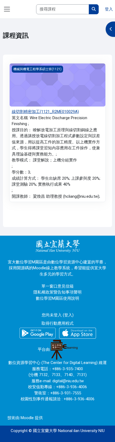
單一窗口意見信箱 (57, 286)
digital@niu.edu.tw (68, 381)
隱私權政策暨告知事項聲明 (57, 292)
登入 (109, 9)
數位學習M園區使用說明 (57, 298)
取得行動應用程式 (57, 323)
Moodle (27, 417)
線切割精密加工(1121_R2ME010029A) (45, 111)
